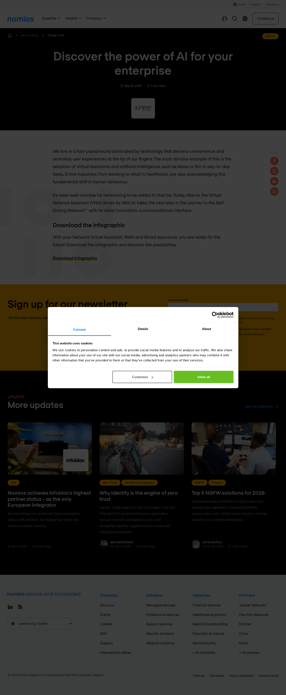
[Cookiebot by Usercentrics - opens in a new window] (214, 315)
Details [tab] (143, 328)
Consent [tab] (79, 329)
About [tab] (206, 328)
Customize (140, 377)
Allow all (203, 377)
